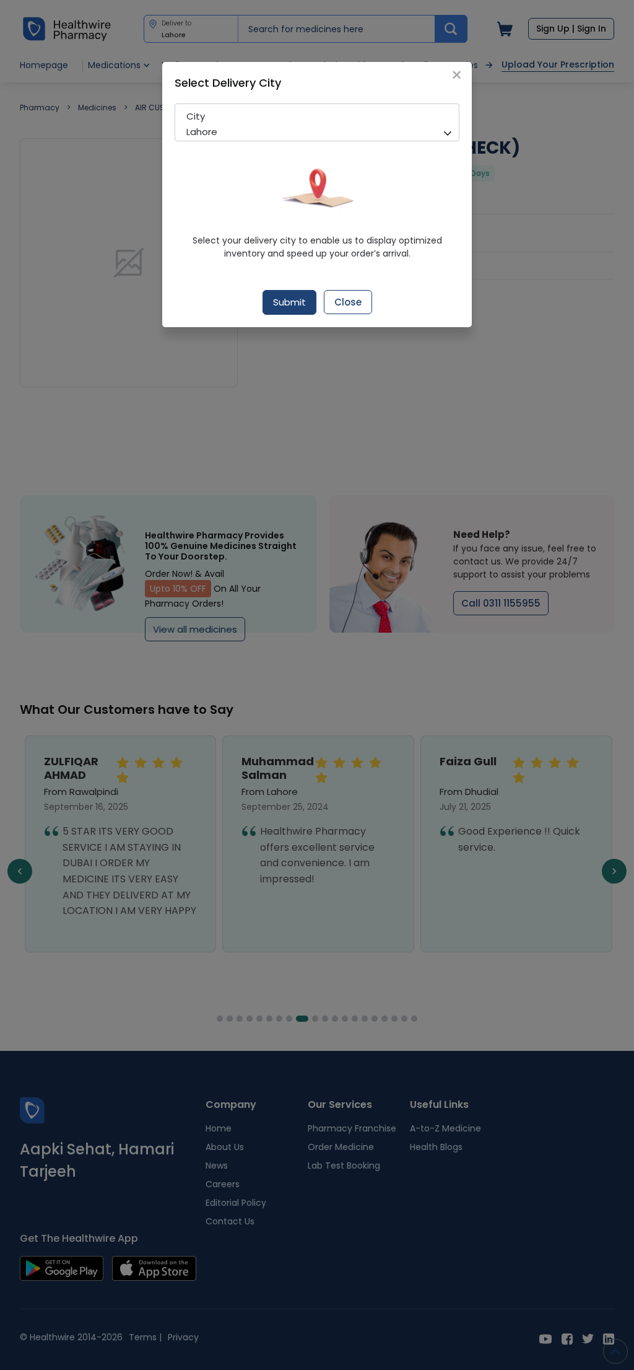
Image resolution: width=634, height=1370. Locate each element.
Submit (289, 302)
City (195, 116)
